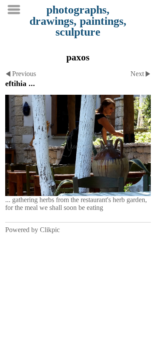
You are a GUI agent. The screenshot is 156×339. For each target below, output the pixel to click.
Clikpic (50, 229)
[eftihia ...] (78, 145)
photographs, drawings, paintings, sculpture (78, 20)
